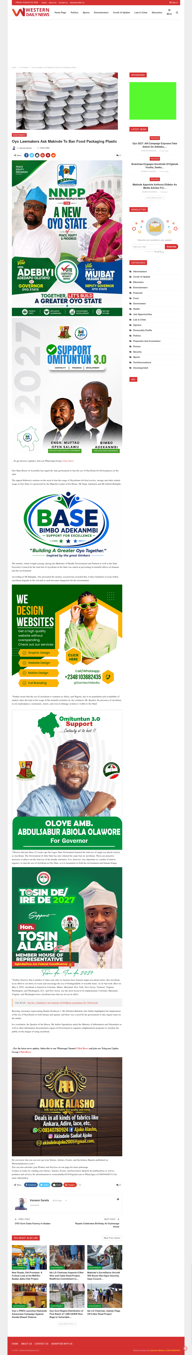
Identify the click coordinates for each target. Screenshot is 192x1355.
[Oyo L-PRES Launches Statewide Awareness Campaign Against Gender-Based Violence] (29, 1295)
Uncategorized (140, 367)
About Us (52, 2)
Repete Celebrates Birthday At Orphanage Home (97, 1225)
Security (137, 351)
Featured (137, 292)
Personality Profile (142, 330)
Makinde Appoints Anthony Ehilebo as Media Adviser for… (155, 186)
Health (136, 308)
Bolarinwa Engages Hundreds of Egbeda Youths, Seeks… (154, 165)
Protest (137, 346)
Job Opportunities (142, 314)
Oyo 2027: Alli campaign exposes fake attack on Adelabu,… (154, 145)
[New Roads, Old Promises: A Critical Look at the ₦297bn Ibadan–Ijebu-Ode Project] (29, 1257)
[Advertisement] (96, 42)
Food (136, 298)
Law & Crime (141, 12)
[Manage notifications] (185, 1348)
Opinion (137, 324)
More (169, 13)
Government (19, 135)
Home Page (60, 12)
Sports (86, 12)
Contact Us (63, 2)
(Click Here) (68, 460)
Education (157, 12)
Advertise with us (77, 2)
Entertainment (101, 12)
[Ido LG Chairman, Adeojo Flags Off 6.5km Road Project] (104, 1295)
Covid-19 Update (121, 12)
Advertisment (140, 271)
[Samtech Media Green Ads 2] (67, 639)
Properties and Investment (146, 340)
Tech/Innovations (142, 362)
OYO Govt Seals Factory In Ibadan (32, 1223)
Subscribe (171, 246)
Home (44, 2)
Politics (74, 12)
